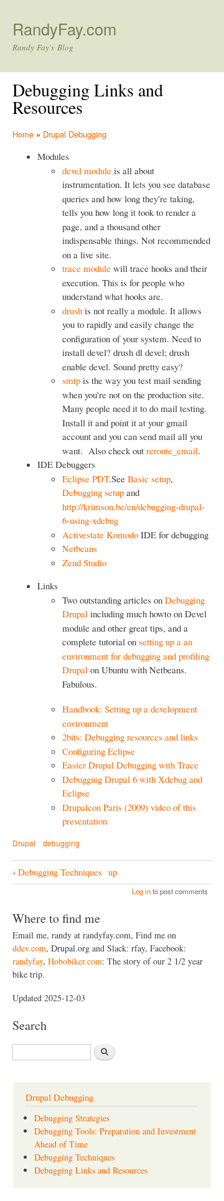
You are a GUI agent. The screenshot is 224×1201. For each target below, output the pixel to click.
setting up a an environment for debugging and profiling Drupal (135, 655)
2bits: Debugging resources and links (130, 737)
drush (72, 310)
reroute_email (172, 450)
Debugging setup (93, 492)
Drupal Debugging (74, 134)
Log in (141, 891)
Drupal (23, 843)
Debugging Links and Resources (90, 1170)
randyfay (27, 961)
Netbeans (79, 548)
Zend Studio (84, 562)
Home (23, 134)
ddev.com (29, 948)
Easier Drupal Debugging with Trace (130, 765)
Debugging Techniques (57, 872)
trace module (86, 268)
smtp (71, 380)
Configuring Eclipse (98, 751)
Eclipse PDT (85, 478)
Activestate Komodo (100, 534)
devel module (86, 170)
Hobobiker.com (75, 961)
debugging (61, 843)
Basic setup (149, 478)
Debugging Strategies (72, 1118)
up (112, 872)
